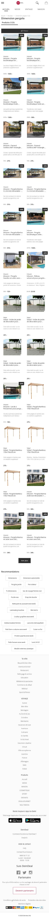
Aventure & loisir (24, 667)
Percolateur (32, 584)
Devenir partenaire (25, 890)
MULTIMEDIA (24, 805)
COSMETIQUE (25, 790)
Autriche (24, 754)
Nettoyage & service (24, 674)
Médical (24, 688)
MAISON (24, 786)
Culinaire (24, 732)
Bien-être (24, 706)
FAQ (24, 848)
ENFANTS (24, 797)
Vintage (29, 9)
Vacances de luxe (24, 725)
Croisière (24, 717)
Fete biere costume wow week (16, 629)
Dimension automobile (31, 578)
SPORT (24, 794)
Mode (17, 9)
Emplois (24, 838)
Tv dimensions (11, 591)
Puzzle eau (15, 597)
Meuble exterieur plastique (23, 649)
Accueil (6, 9)
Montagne (24, 710)
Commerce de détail (24, 685)
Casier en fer (37, 629)
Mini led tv (34, 610)
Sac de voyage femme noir (32, 591)
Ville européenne (24, 750)
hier (28, 884)
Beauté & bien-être (24, 663)
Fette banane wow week (16, 642)
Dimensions (12, 578)
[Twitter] (24, 873)
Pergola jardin (16, 584)
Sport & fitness (24, 692)
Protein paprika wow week (24, 636)
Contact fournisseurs (24, 852)
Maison (41, 9)
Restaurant (24, 670)
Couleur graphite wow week (24, 617)
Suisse (24, 703)
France (24, 758)
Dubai (24, 769)
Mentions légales (24, 904)
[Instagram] (30, 873)
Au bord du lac (24, 714)
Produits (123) (8, 22)
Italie (24, 765)
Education (24, 677)
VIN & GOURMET (24, 801)
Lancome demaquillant (35, 623)
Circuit (24, 747)
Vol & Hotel (24, 739)
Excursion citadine (24, 743)
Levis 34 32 (36, 642)
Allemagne (24, 761)
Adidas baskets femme (12, 623)
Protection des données (37, 900)
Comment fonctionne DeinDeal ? (24, 834)
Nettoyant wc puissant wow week (24, 604)
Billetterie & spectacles (24, 681)
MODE (24, 783)
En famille (24, 736)
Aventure (24, 728)
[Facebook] (18, 873)
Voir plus (24, 560)
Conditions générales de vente (14, 900)
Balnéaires (24, 721)
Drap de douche (31, 597)
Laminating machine (17, 610)
